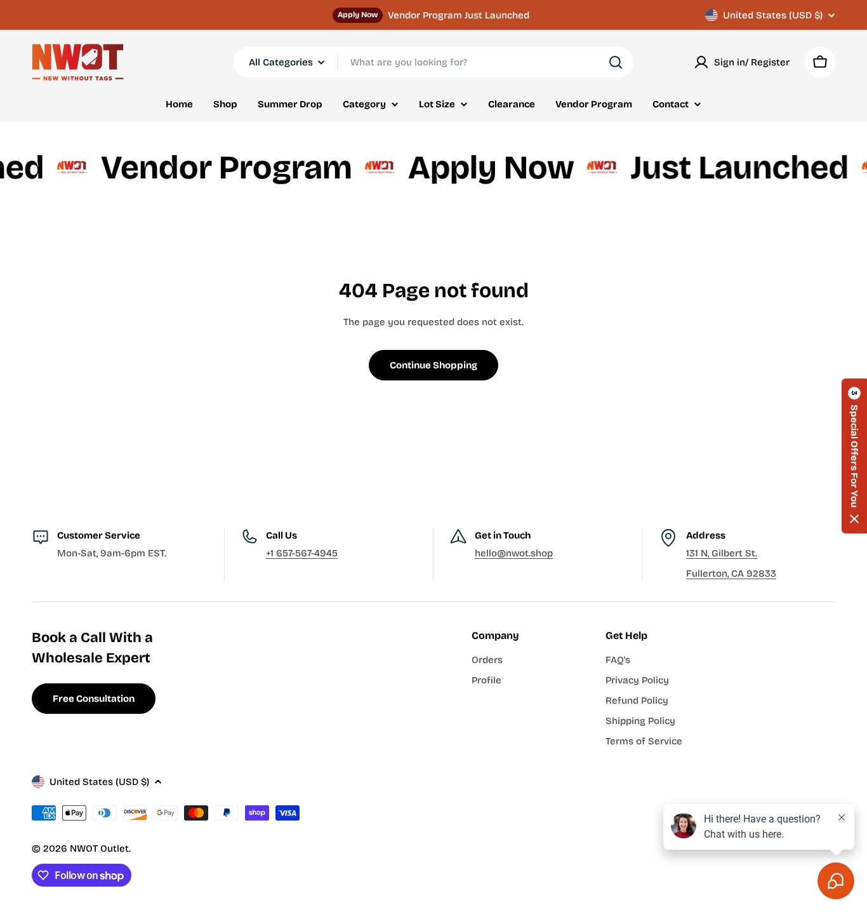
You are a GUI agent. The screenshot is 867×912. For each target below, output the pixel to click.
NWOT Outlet (99, 848)
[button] (854, 456)
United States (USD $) (773, 15)
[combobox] (433, 62)
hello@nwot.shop (514, 553)
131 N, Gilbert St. (721, 553)
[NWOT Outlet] (57, 168)
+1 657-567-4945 (302, 553)
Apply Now (358, 14)
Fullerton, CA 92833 (731, 573)
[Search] (615, 62)
